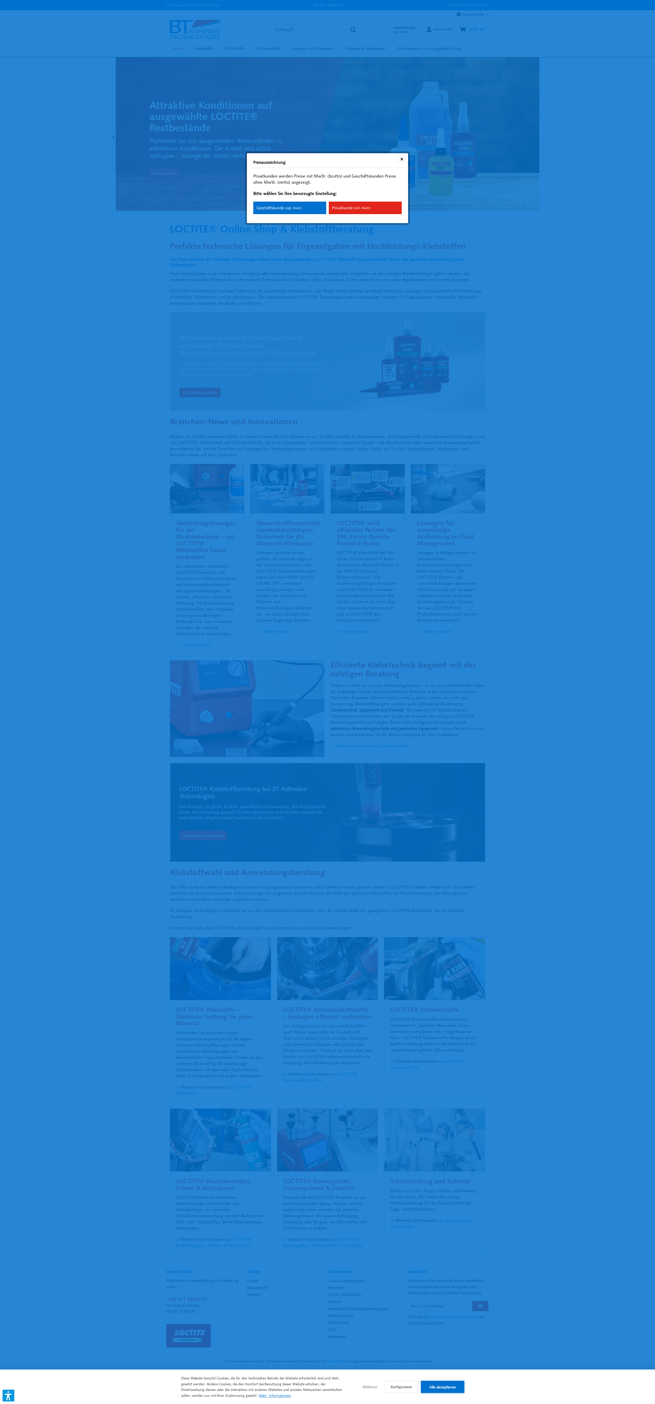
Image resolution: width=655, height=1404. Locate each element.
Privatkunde (351, 207)
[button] (8, 1395)
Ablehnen (369, 1387)
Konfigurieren (401, 1387)
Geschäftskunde (279, 207)
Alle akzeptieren (442, 1387)
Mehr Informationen (275, 1395)
